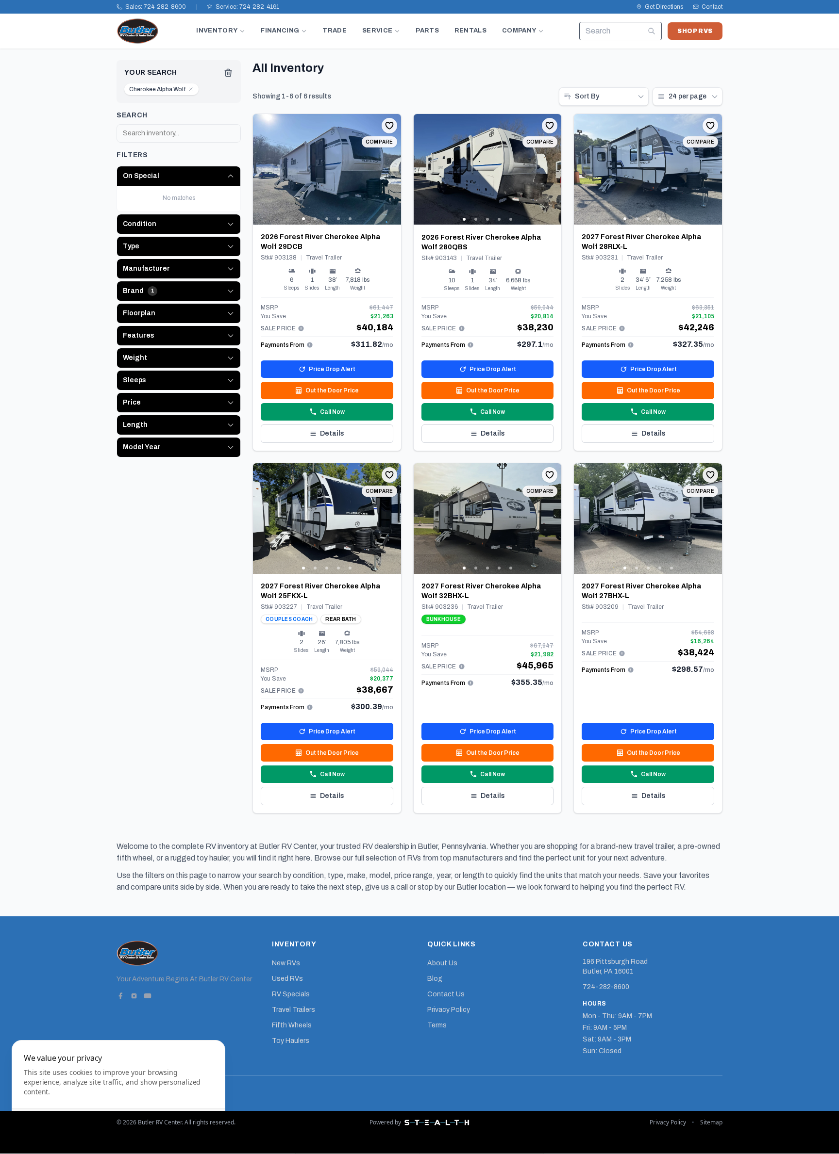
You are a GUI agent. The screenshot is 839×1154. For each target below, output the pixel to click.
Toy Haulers (290, 1040)
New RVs (286, 963)
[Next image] (393, 169)
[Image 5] (350, 219)
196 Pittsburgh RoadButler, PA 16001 (615, 966)
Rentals (470, 30)
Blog (434, 978)
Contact (712, 6)
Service (377, 30)
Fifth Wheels (292, 1025)
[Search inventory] (651, 31)
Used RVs (287, 978)
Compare (379, 142)
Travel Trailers (293, 1009)
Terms (437, 1025)
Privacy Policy (448, 1009)
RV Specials (291, 994)
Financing (280, 30)
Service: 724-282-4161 (247, 6)
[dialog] (118, 1091)
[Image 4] (338, 219)
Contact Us (446, 994)
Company (519, 30)
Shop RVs (695, 31)
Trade (334, 30)
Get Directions (664, 6)
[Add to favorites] (389, 125)
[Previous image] (261, 169)
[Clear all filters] (228, 73)
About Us (442, 963)
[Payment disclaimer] (301, 328)
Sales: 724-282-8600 (155, 6)
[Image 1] (303, 219)
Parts (427, 30)
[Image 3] (327, 219)
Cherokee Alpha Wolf (157, 89)
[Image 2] (315, 219)
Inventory (216, 30)
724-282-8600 (606, 987)
